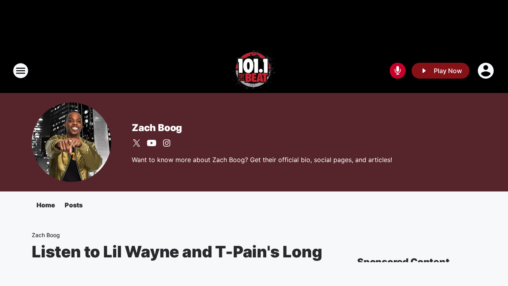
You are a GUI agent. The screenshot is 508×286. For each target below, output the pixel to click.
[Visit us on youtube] (151, 143)
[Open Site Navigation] (21, 71)
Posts (74, 205)
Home (46, 205)
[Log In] (486, 71)
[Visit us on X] (136, 143)
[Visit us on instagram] (166, 143)
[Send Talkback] (398, 71)
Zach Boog (157, 127)
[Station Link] (254, 70)
